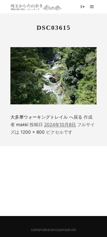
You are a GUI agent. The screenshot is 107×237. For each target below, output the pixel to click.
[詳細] (82, 6)
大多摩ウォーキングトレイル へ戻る (46, 117)
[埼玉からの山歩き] (36, 6)
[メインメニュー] (92, 6)
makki (22, 124)
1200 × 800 (33, 132)
